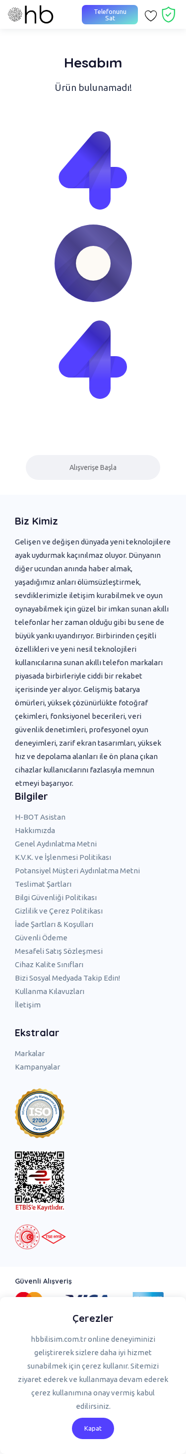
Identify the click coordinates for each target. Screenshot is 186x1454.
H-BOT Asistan (40, 817)
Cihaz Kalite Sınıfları (49, 964)
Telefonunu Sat (110, 14)
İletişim (28, 1004)
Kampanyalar (37, 1067)
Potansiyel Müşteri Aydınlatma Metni (77, 870)
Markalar (30, 1053)
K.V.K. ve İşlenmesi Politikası (63, 857)
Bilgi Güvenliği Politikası (56, 897)
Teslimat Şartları (43, 884)
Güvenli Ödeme (41, 937)
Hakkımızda (35, 830)
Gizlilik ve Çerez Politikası (59, 911)
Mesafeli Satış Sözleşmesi (59, 951)
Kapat (93, 1428)
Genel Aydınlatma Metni (56, 844)
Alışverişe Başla (93, 467)
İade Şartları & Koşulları (54, 924)
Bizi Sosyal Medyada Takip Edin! (67, 978)
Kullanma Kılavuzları (49, 991)
